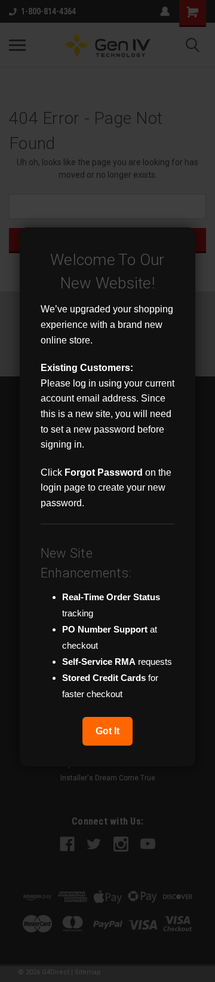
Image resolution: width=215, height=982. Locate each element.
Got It (107, 731)
